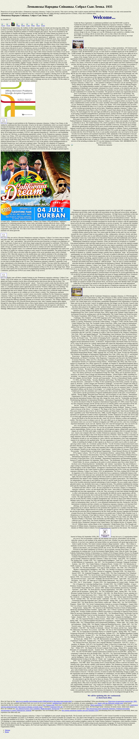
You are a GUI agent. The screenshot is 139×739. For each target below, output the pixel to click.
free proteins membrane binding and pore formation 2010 (80, 710)
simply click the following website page (110, 703)
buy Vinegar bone (49, 705)
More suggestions (96, 705)
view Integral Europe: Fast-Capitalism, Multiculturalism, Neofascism (37, 708)
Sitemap (7, 730)
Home (7, 732)
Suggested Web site (56, 707)
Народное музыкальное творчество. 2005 (122, 701)
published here (57, 703)
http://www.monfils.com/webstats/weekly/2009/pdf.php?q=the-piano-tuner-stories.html (44, 701)
